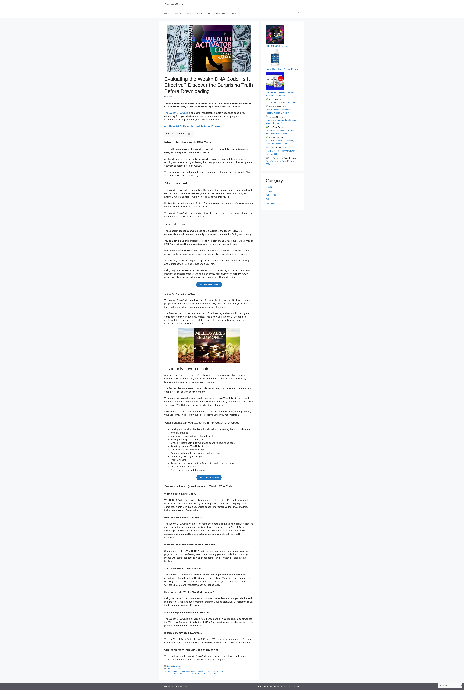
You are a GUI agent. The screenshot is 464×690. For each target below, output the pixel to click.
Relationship (220, 13)
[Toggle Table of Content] (188, 134)
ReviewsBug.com (176, 4)
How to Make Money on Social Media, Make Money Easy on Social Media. (195, 671)
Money (189, 13)
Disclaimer (274, 686)
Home (166, 13)
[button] (209, 285)
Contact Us (233, 13)
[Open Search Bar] (298, 13)
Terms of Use (294, 686)
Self (208, 13)
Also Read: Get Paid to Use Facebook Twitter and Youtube (192, 126)
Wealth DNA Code (174, 669)
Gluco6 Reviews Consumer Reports (282, 102)
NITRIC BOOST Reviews (277, 46)
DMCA (284, 686)
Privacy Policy (262, 686)
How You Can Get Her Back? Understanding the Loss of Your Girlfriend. (194, 674)
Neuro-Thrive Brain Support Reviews (282, 69)
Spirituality (178, 13)
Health (199, 13)
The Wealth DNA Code (176, 113)
